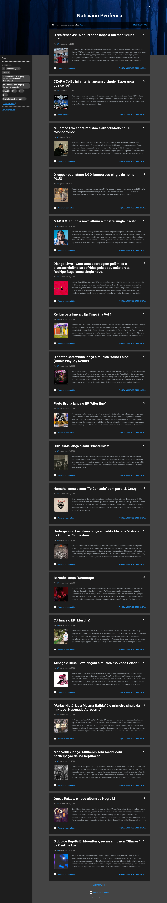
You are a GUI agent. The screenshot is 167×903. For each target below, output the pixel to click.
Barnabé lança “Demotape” (74, 578)
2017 (21, 91)
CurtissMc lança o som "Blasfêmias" (81, 446)
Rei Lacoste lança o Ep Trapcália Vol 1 (83, 314)
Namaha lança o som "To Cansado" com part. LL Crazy (95, 489)
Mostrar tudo (140, 25)
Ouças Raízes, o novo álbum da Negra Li (84, 799)
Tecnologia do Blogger (101, 893)
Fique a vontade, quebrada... (132, 68)
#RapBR (6, 91)
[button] (144, 34)
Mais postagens (100, 885)
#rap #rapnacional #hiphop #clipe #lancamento (13, 86)
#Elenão (6, 72)
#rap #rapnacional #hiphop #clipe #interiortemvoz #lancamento (13, 78)
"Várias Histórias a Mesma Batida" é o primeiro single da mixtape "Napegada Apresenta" (97, 707)
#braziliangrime (13, 68)
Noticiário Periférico (99, 16)
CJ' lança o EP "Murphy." (72, 620)
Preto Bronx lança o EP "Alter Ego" (80, 403)
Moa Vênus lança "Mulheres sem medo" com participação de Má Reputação (88, 754)
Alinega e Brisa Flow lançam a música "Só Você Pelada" (96, 663)
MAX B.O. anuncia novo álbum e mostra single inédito (95, 221)
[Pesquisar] (148, 6)
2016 (14, 91)
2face (5, 95)
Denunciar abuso (8, 110)
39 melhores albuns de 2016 (14, 99)
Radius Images (105, 897)
